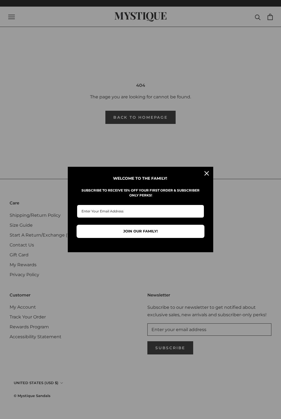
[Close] (206, 173)
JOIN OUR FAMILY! (140, 231)
